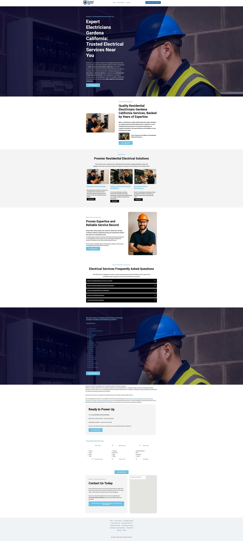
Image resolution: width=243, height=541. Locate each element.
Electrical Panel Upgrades (96, 186)
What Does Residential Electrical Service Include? (99, 280)
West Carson (92, 357)
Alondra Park (92, 328)
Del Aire (91, 349)
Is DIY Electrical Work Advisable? (95, 300)
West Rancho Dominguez (96, 330)
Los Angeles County (128, 520)
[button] (121, 281)
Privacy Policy (129, 527)
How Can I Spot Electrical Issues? (95, 295)
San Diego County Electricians (117, 527)
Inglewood (91, 365)
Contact (128, 2)
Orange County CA (115, 523)
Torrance (91, 351)
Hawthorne (92, 343)
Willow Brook (92, 359)
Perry (90, 339)
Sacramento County (115, 525)
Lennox (91, 355)
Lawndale (91, 337)
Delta (90, 332)
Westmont (91, 347)
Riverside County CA (127, 523)
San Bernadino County (127, 525)
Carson (91, 353)
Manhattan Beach (93, 367)
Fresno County (118, 520)
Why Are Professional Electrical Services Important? (100, 285)
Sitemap (119, 530)
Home (114, 2)
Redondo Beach (93, 363)
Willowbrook (92, 345)
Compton (91, 361)
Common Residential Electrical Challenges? (98, 290)
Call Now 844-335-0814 (153, 2)
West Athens (92, 335)
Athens (90, 341)
